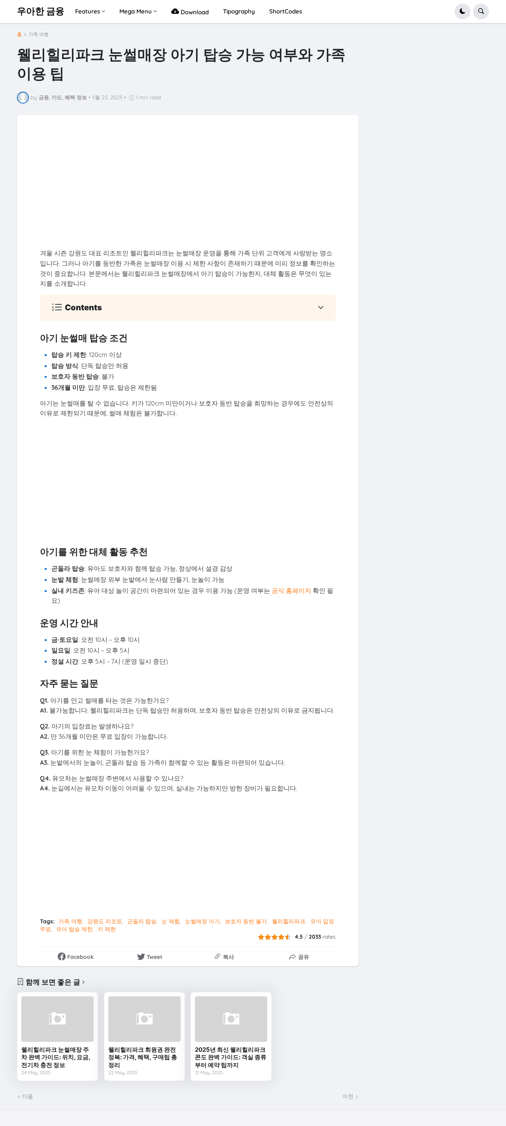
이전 (347, 1096)
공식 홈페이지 (291, 590)
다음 (27, 1096)
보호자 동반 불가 (246, 921)
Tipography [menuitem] (239, 11)
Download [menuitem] (194, 12)
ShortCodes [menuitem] (285, 11)
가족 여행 (38, 34)
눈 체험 (171, 921)
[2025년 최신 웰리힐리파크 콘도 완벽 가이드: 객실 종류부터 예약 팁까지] (231, 1018)
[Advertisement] (188, 193)
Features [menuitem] (87, 11)
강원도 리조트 (104, 921)
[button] (462, 11)
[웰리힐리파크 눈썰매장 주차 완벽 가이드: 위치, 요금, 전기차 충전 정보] (57, 1018)
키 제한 (107, 929)
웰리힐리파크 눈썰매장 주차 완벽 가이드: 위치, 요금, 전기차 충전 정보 (55, 1057)
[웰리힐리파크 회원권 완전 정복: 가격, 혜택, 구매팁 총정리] (144, 1018)
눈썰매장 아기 (202, 921)
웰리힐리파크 (288, 921)
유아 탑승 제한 (74, 929)
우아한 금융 (40, 11)
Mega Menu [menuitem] (135, 11)
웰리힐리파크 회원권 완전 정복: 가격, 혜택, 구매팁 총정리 (142, 1057)
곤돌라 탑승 (142, 921)
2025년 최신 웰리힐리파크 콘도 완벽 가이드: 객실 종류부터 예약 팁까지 (230, 1057)
